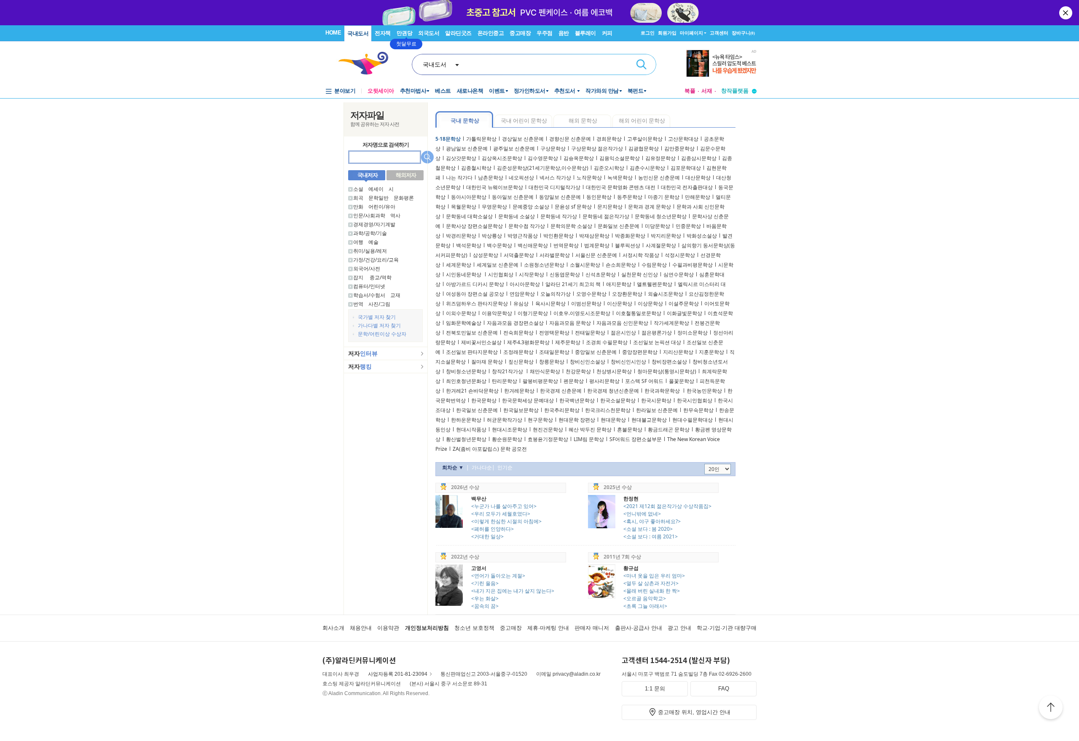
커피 (607, 33)
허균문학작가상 (504, 419)
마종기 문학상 (663, 197)
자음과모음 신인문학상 (622, 322)
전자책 (383, 33)
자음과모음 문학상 (570, 322)
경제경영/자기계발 (374, 224)
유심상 (521, 303)
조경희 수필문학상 (607, 342)
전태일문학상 (590, 332)
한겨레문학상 (519, 390)
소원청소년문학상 (544, 264)
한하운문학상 (466, 419)
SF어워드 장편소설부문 (635, 439)
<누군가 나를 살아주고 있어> (504, 506)
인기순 (505, 467)
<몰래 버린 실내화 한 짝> (651, 590)
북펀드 (636, 91)
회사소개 (333, 628)
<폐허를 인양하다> (492, 528)
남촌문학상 (490, 177)
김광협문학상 (643, 148)
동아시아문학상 (468, 197)
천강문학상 (578, 371)
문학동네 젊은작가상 (605, 216)
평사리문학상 (604, 381)
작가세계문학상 (671, 322)
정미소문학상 (692, 332)
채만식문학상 (545, 371)
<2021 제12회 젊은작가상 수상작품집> (667, 506)
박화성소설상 (702, 235)
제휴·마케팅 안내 (548, 628)
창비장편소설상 (669, 361)
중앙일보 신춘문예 (596, 352)
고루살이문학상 (645, 138)
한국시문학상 (656, 400)
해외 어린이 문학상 (642, 120)
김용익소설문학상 (619, 158)
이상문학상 (650, 303)
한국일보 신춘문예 (477, 410)
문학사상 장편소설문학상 (474, 226)
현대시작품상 (471, 429)
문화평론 (404, 197)
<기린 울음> (485, 583)
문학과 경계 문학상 (649, 206)
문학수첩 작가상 (526, 226)
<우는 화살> (485, 598)
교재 (395, 295)
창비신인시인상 (628, 361)
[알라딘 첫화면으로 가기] (367, 63)
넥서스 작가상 (555, 177)
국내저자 (367, 175)
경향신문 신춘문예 (570, 138)
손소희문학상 (621, 264)
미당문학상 (657, 226)
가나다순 (482, 467)
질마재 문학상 (487, 361)
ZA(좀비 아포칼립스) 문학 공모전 (490, 448)
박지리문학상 (666, 235)
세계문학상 (458, 264)
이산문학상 (619, 303)
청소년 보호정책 (474, 628)
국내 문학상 (465, 120)
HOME (333, 32)
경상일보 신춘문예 (523, 138)
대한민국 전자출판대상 (687, 187)
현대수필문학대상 (692, 419)
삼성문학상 (485, 255)
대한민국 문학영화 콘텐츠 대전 (620, 187)
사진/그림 (379, 304)
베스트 (443, 91)
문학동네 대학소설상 (469, 216)
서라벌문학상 (555, 255)
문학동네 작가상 (558, 216)
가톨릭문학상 (481, 138)
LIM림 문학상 (589, 439)
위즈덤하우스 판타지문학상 (477, 303)
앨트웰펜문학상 (654, 284)
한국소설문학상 (618, 400)
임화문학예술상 (463, 322)
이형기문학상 (533, 313)
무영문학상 (494, 206)
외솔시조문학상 (665, 293)
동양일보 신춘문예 (560, 197)
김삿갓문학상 (461, 158)
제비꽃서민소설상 (481, 342)
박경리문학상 (461, 235)
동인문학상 (599, 197)
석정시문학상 (680, 255)
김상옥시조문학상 (502, 158)
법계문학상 (596, 245)
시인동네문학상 (464, 274)
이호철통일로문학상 (638, 313)
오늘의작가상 (555, 293)
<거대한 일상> (487, 536)
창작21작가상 (508, 371)
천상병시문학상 (614, 371)
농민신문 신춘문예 (659, 177)
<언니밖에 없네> (642, 513)
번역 (358, 304)
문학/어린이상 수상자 (382, 333)
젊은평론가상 (656, 332)
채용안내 (361, 628)
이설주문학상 (683, 303)
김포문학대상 (686, 167)
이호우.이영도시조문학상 (581, 313)
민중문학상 (688, 226)
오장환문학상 (627, 293)
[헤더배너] (721, 63)
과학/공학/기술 (370, 233)
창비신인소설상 (587, 361)
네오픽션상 (521, 177)
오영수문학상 (591, 293)
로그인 (648, 32)
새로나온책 (470, 91)
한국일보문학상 (521, 410)
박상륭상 (492, 235)
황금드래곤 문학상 (669, 429)
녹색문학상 (620, 177)
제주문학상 (567, 342)
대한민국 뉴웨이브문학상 (494, 187)
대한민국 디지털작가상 (554, 187)
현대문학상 (613, 419)
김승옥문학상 (579, 158)
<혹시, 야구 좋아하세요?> (652, 521)
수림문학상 (654, 264)
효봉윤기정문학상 (548, 439)
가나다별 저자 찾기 (379, 325)
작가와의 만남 (602, 91)
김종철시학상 (476, 167)
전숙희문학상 (518, 332)
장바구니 (743, 32)
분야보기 (344, 91)
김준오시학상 (609, 167)
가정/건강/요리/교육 (376, 259)
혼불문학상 (629, 429)
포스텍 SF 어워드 (644, 381)
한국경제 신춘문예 (561, 390)
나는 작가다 (459, 177)
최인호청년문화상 (466, 381)
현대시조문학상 (509, 429)
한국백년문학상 (577, 400)
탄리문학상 (504, 381)
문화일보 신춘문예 (618, 226)
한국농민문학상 (704, 390)
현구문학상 (540, 419)
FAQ (723, 688)
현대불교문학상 (649, 419)
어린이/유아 (381, 206)
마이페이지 (691, 32)
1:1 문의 (655, 688)
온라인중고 (491, 33)
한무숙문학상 (698, 410)
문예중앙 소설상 (531, 206)
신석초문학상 (600, 274)
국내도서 (357, 33)
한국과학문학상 (662, 390)
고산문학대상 (683, 138)
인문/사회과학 (369, 215)
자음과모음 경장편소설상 (515, 322)
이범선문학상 (586, 303)
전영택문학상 (554, 332)
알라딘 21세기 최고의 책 (573, 284)
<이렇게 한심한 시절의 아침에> (506, 521)
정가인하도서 (529, 91)
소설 (358, 189)
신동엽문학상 (565, 274)
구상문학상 (553, 148)
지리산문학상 (678, 352)
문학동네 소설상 (516, 216)
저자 (363, 353)
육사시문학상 (550, 303)
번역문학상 (566, 245)
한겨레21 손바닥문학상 (472, 390)
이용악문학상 (497, 313)
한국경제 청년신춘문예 (613, 390)
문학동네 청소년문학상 (661, 216)
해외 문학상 (583, 120)
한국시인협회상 (694, 400)
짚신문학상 (521, 361)
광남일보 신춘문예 (467, 148)
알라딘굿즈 (458, 33)
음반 (563, 33)
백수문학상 (499, 245)
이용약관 (388, 628)
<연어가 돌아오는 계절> (498, 575)
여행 (358, 242)
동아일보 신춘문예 (513, 197)
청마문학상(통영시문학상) (666, 371)
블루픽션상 (627, 245)
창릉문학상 (551, 361)
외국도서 (428, 33)
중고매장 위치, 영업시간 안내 (694, 712)
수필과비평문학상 (692, 264)
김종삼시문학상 (699, 158)
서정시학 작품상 (641, 255)
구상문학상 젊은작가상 (597, 148)
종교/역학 (381, 277)
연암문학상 (522, 293)
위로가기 (1050, 708)
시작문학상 (531, 274)
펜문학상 (574, 381)
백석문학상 (468, 245)
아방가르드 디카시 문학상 (475, 284)
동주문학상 (629, 197)
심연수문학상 (678, 274)
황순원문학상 (507, 439)
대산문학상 (698, 177)
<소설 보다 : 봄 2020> (648, 528)
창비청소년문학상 (466, 371)
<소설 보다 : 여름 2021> (650, 536)
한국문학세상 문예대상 (528, 400)
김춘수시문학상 (647, 167)
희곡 (358, 197)
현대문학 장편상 (576, 419)
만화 (358, 206)
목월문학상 (463, 206)
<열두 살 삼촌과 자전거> (651, 583)
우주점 (545, 33)
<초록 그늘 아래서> (645, 606)
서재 (706, 91)
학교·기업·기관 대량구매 (727, 628)
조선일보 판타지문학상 (472, 352)
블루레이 (585, 33)
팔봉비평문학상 (540, 381)
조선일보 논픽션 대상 (657, 342)
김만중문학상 (679, 148)
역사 (395, 215)
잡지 (359, 277)
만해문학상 (697, 197)
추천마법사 (413, 91)
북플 (689, 91)
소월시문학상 (585, 264)
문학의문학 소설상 (571, 226)
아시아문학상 (525, 284)
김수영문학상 (543, 158)
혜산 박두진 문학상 (590, 429)
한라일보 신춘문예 (657, 410)
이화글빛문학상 (684, 313)
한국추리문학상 (562, 410)
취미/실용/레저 (370, 250)
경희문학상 (609, 138)
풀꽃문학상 (681, 381)
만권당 (405, 33)
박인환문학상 (558, 235)
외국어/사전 (366, 268)
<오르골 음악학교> (644, 598)
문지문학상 (610, 206)
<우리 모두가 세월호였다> (500, 513)
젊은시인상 (623, 332)
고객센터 (719, 32)
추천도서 (565, 91)
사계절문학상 (661, 245)
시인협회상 (500, 274)
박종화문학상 (630, 235)
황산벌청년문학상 (466, 439)
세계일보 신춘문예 (497, 264)
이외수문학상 (461, 313)
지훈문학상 (711, 352)
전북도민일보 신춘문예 (472, 332)
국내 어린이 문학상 (524, 120)
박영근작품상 (522, 235)
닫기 (1066, 12)
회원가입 (667, 32)
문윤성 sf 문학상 (573, 206)
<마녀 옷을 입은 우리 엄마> (654, 575)
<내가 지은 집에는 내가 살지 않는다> (512, 590)
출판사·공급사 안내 (638, 628)
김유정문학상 (660, 158)
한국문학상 (484, 400)
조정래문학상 (518, 352)
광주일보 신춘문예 (514, 148)
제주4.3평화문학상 (528, 342)
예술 (373, 242)
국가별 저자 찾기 (377, 317)
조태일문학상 (554, 352)
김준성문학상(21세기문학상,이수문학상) (542, 167)
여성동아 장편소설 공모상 (475, 293)
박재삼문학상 (594, 235)
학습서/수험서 (369, 295)
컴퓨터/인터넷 (369, 286)
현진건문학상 (548, 429)
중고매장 (520, 33)
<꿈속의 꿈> (485, 606)
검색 (641, 64)
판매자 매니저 (591, 628)
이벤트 (497, 91)
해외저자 (406, 175)
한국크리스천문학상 (608, 410)
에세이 (376, 189)
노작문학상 (589, 177)
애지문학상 (618, 284)
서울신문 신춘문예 (596, 255)
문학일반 (378, 197)
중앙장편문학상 (640, 352)
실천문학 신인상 (639, 274)
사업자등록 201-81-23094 (397, 674)
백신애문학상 (533, 245)
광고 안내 (679, 628)
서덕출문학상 (519, 255)
